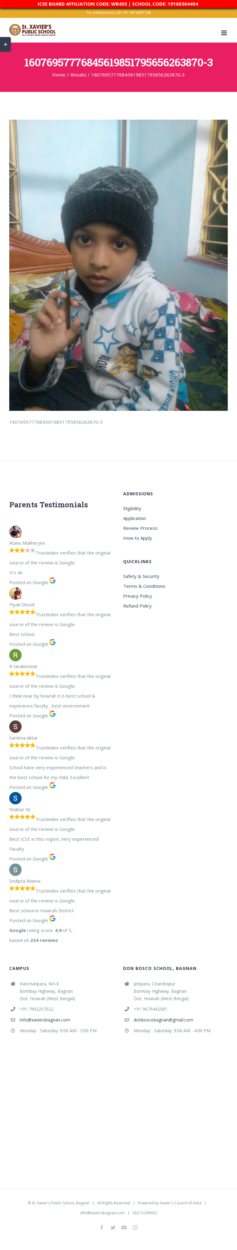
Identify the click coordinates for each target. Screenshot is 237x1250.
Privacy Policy (137, 596)
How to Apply (137, 538)
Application (134, 518)
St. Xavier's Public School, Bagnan (60, 1203)
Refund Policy (137, 606)
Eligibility (132, 508)
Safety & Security (141, 576)
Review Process (140, 528)
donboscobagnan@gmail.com (163, 1020)
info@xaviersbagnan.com (45, 1020)
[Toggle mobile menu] (224, 33)
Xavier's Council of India (181, 1203)
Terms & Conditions (144, 586)
